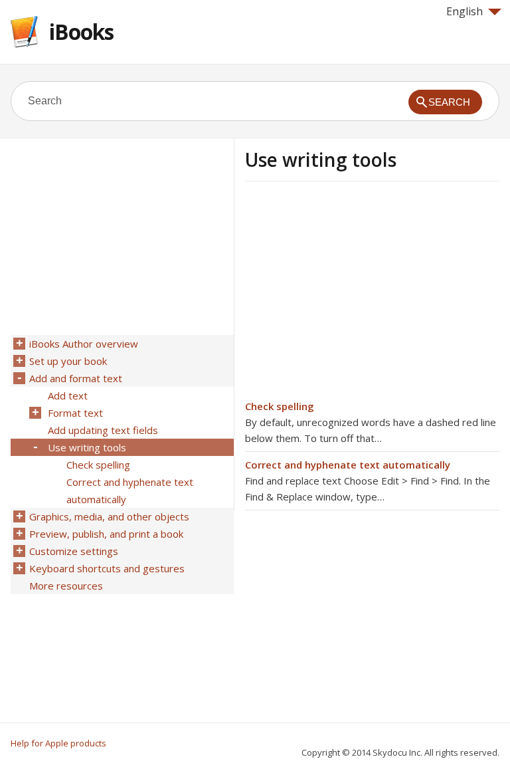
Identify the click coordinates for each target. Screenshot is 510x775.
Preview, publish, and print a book (106, 533)
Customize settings (73, 551)
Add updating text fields (103, 430)
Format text (75, 412)
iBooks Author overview (83, 343)
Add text (68, 395)
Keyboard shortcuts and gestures (107, 568)
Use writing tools (87, 447)
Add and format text (75, 378)
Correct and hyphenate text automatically (347, 464)
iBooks (81, 31)
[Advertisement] (356, 294)
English (464, 11)
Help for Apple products (58, 743)
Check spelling (279, 406)
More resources (66, 585)
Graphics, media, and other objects (109, 516)
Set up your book (68, 361)
